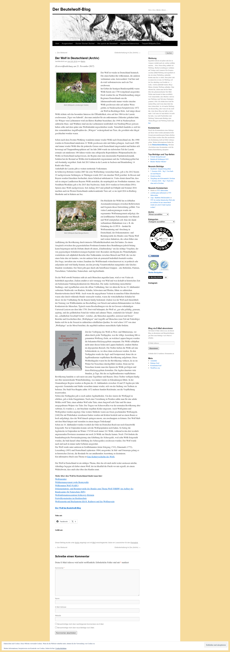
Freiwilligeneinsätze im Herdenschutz (71, 498)
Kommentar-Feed (155, 365)
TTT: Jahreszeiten (162, 190)
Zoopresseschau (155, 176)
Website (58, 615)
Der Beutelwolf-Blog (71, 9)
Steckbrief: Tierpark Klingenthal (160, 169)
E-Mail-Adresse (60, 607)
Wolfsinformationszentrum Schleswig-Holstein (74, 495)
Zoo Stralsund (61, 52)
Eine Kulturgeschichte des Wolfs (101, 456)
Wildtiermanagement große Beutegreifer (72, 482)
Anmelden (153, 361)
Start (57, 43)
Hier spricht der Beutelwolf (107, 43)
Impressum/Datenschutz (129, 43)
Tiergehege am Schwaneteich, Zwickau (162, 178)
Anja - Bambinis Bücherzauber (160, 197)
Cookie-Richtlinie (60, 648)
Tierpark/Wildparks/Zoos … (152, 43)
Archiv (77, 542)
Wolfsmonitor (61, 479)
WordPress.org (155, 368)
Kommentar (60, 568)
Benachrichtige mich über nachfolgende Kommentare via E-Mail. (80, 624)
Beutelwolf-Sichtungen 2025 (159, 159)
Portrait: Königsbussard (157, 157)
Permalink (134, 542)
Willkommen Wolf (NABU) (67, 485)
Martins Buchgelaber (155, 272)
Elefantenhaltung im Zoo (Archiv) (127, 52)
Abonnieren (153, 348)
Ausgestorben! (67, 43)
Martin (83, 61)
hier (149, 123)
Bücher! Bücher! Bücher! (85, 43)
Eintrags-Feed (154, 363)
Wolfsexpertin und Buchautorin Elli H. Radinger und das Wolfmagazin (84, 501)
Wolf (94, 542)
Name (57, 598)
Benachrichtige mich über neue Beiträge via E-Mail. (76, 627)
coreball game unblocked (158, 193)
